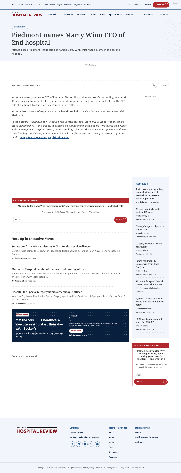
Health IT (28, 5)
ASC (40, 5)
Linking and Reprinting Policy (117, 468)
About (121, 5)
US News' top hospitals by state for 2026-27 (150, 320)
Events (162, 14)
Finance (67, 14)
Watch (119, 219)
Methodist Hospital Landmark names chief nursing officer (49, 269)
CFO (35, 5)
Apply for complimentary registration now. (44, 137)
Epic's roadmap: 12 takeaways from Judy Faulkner (147, 263)
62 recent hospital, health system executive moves (150, 283)
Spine (46, 5)
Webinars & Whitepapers (146, 437)
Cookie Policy (100, 468)
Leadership (52, 14)
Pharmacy (87, 5)
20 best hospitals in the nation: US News (148, 210)
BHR (13, 5)
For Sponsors (133, 5)
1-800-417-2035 (76, 432)
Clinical (20, 5)
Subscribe (159, 5)
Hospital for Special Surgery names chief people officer (47, 292)
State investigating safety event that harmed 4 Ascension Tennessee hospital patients (149, 194)
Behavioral (68, 5)
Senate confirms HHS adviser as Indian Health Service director (52, 246)
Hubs (128, 14)
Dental (52, 5)
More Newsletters (77, 335)
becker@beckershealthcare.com (84, 437)
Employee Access (137, 468)
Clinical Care (97, 14)
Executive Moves (20, 27)
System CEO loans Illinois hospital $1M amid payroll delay (150, 301)
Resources (148, 14)
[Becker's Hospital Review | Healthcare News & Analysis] (27, 15)
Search (148, 5)
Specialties (114, 14)
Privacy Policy (95, 325)
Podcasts (139, 442)
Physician (78, 5)
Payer (59, 5)
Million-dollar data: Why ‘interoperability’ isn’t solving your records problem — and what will (70, 205)
